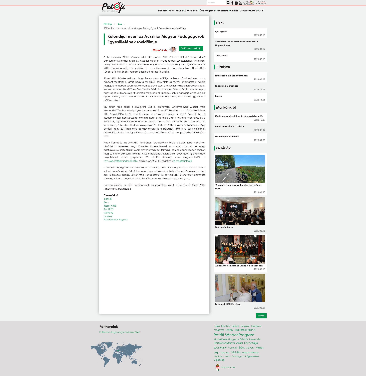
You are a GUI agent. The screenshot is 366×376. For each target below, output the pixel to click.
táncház (225, 325)
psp (216, 352)
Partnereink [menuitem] (222, 10)
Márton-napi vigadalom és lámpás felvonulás (239, 116)
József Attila (110, 205)
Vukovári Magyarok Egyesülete (242, 356)
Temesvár (256, 325)
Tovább (261, 316)
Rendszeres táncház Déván (229, 126)
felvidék (236, 352)
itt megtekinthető (182, 160)
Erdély (229, 329)
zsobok (235, 325)
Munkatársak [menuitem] (191, 10)
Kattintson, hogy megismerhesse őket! (119, 332)
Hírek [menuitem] (171, 10)
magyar (108, 215)
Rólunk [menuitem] (179, 10)
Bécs (106, 202)
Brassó (218, 96)
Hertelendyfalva (224, 342)
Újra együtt (221, 31)
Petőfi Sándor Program (116, 219)
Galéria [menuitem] (234, 10)
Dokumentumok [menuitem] (248, 10)
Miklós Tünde (160, 50)
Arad (239, 342)
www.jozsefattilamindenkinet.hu (121, 160)
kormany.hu (228, 366)
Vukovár (232, 347)
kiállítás (259, 347)
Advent (250, 347)
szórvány (108, 212)
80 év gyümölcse (224, 227)
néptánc (218, 356)
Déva (217, 325)
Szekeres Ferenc (245, 329)
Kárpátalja (251, 342)
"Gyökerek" (221, 55)
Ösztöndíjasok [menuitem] (207, 10)
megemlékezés (250, 352)
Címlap (108, 23)
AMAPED (109, 209)
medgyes (219, 329)
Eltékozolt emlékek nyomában (231, 75)
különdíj (108, 198)
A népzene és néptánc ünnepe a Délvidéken (239, 265)
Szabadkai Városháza (226, 85)
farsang (225, 352)
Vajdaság (219, 359)
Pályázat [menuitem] (162, 10)
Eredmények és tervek (227, 136)
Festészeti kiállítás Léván (228, 304)
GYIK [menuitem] (260, 10)
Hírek (119, 23)
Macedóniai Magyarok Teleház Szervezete (237, 339)
